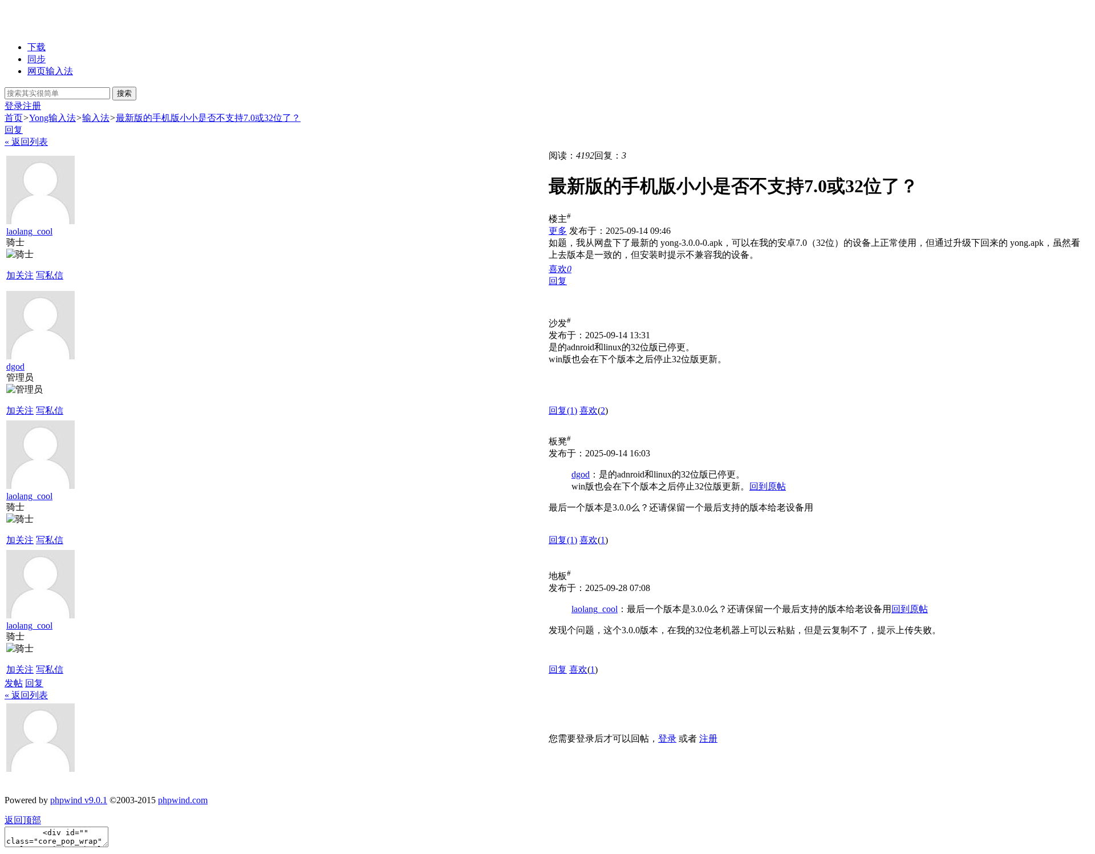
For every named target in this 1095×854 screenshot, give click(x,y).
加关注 (20, 275)
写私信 (49, 275)
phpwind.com (183, 800)
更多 (558, 231)
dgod (15, 366)
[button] (560, 269)
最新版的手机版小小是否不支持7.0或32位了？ (208, 118)
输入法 (96, 118)
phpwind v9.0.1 (78, 800)
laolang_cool (29, 231)
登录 (14, 106)
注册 (32, 106)
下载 (36, 47)
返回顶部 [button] (23, 820)
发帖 (14, 683)
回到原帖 (767, 486)
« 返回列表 (26, 142)
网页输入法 (50, 71)
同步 (36, 59)
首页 (14, 118)
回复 (14, 130)
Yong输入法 (52, 118)
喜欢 (588, 410)
